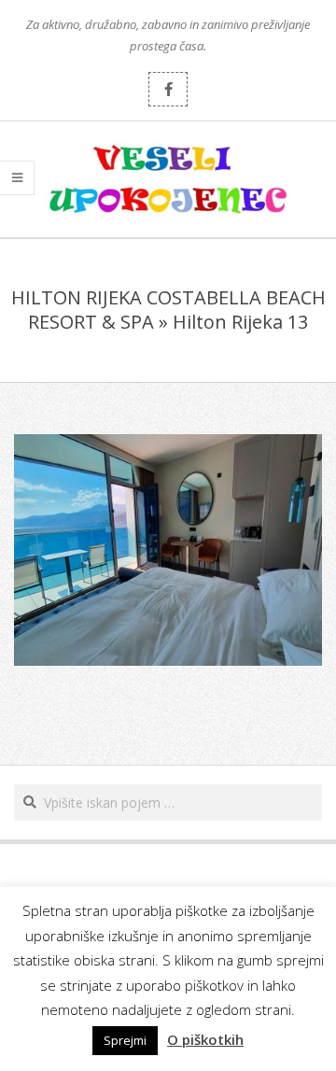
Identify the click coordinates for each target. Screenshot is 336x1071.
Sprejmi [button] (125, 1040)
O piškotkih (205, 1039)
